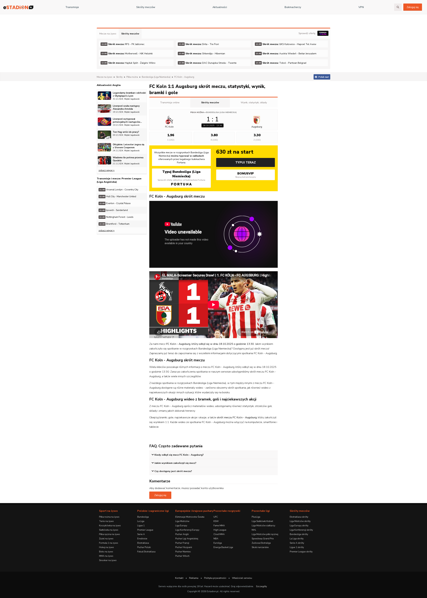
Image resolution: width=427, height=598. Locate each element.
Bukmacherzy (293, 7)
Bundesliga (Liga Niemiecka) (221, 112)
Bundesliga (143, 516)
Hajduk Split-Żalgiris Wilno (128, 63)
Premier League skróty (301, 551)
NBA (216, 538)
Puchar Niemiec (183, 551)
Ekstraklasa (143, 543)
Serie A (141, 534)
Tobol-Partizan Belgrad (281, 63)
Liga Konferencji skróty (301, 529)
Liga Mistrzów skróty (300, 521)
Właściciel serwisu (242, 578)
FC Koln (169, 126)
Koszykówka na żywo (110, 525)
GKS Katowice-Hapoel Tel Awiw (286, 44)
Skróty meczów (145, 7)
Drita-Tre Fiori (199, 44)
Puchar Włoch (182, 556)
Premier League (145, 529)
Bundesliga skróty (299, 534)
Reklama (193, 578)
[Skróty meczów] (18, 7)
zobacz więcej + (107, 170)
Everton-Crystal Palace (115, 203)
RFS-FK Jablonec (122, 44)
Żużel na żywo (106, 538)
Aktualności (219, 7)
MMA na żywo (106, 556)
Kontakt (179, 578)
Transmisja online (169, 102)
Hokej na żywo (106, 547)
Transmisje (72, 7)
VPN (361, 7)
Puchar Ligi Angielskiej (186, 538)
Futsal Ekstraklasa (146, 551)
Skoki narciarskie (260, 547)
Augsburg (256, 126)
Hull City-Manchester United (117, 196)
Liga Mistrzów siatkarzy (263, 525)
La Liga (140, 521)
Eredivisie (142, 538)
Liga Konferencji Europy (187, 529)
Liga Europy (181, 525)
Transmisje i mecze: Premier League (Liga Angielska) (119, 180)
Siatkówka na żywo (108, 529)
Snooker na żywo (108, 560)
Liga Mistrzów (182, 521)
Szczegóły (261, 586)
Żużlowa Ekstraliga (261, 543)
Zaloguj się (413, 7)
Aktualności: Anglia (109, 85)
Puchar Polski (144, 547)
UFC (216, 516)
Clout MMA (219, 534)
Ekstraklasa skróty (299, 516)
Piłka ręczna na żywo (109, 534)
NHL (254, 529)
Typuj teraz (245, 162)
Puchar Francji (182, 543)
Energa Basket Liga (223, 547)
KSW (216, 521)
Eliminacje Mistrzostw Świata (189, 516)
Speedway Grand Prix (263, 538)
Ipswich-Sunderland (113, 210)
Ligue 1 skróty (297, 547)
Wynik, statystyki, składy (254, 102)
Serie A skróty (297, 543)
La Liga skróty (297, 538)
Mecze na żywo (107, 33)
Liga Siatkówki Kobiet (262, 521)
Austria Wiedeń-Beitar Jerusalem (286, 53)
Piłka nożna (197, 112)
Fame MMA (219, 525)
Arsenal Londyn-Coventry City (118, 189)
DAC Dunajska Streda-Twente (208, 63)
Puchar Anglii (182, 534)
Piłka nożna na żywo (109, 516)
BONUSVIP (245, 174)
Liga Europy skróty (299, 525)
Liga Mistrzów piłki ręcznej (265, 534)
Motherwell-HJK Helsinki (127, 53)
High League (220, 529)
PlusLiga (256, 516)
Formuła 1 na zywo (108, 543)
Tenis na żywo (106, 521)
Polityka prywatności (215, 578)
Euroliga (218, 543)
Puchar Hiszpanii (183, 547)
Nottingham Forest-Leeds (116, 217)
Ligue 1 (141, 525)
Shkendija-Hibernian (202, 53)
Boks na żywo (106, 551)
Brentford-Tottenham (114, 223)
